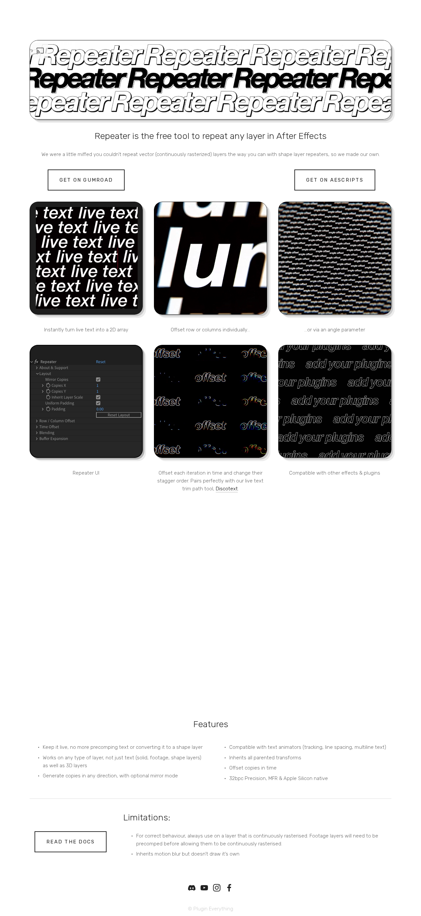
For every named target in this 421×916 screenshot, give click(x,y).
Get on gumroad (86, 180)
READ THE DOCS (70, 842)
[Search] (85, 15)
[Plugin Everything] (204, 888)
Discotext (227, 489)
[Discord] (192, 888)
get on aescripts (334, 180)
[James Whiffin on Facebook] (229, 888)
